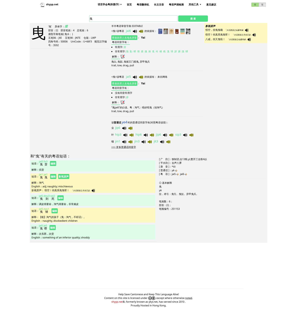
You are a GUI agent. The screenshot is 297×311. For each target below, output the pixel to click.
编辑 (53, 163)
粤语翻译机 (143, 4)
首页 (129, 4)
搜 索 (193, 18)
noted (188, 298)
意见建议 (211, 4)
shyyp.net (117, 301)
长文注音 (159, 4)
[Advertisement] (122, 265)
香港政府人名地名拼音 (124, 37)
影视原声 (64, 176)
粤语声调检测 (176, 4)
